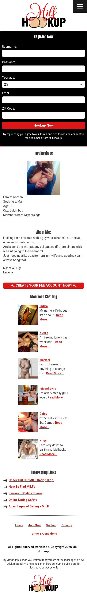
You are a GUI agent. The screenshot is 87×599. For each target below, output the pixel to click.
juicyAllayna (47, 388)
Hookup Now (44, 125)
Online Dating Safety (23, 499)
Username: (9, 46)
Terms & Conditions (43, 533)
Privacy (66, 525)
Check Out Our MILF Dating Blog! (31, 480)
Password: (9, 62)
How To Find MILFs (22, 486)
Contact (51, 525)
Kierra (43, 333)
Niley (42, 440)
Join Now (34, 525)
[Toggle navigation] (80, 6)
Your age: (8, 77)
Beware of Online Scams (25, 493)
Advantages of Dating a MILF (29, 506)
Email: (6, 93)
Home (19, 525)
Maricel (44, 360)
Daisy (43, 413)
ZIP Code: (8, 108)
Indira (43, 306)
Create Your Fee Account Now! (43, 285)
